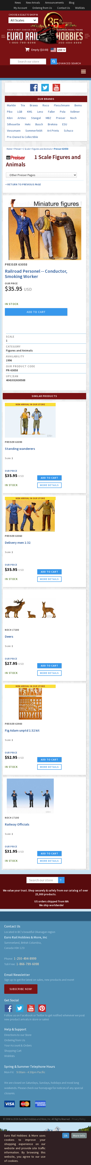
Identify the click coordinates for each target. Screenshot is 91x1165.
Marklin (11, 105)
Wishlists (80, 8)
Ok (66, 1135)
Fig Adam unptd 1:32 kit (22, 730)
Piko (9, 112)
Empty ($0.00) (39, 50)
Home (9, 148)
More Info (79, 1135)
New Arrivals (33, 2)
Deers (9, 636)
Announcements (54, 2)
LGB (19, 112)
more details (49, 485)
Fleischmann (62, 105)
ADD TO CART (49, 477)
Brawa (34, 105)
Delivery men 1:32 (17, 542)
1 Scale (26, 148)
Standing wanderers (20, 448)
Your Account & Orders (18, 1045)
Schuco (68, 130)
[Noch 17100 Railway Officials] (30, 796)
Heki (27, 124)
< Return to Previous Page (23, 184)
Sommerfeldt (33, 130)
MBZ (48, 118)
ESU (64, 124)
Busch (39, 124)
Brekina (52, 124)
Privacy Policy (78, 1119)
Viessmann (14, 130)
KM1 (29, 112)
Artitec (22, 118)
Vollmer (75, 112)
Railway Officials (17, 824)
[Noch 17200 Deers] (30, 608)
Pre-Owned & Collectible (22, 137)
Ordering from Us (42, 8)
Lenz (40, 112)
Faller (51, 112)
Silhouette (13, 124)
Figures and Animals (42, 148)
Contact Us (63, 8)
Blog (71, 2)
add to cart (36, 312)
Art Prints (53, 130)
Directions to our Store (17, 1035)
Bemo (78, 105)
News (18, 2)
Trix (23, 105)
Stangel (36, 118)
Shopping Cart (12, 1051)
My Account (20, 8)
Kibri (10, 118)
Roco (46, 105)
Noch (73, 118)
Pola (62, 112)
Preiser (60, 118)
